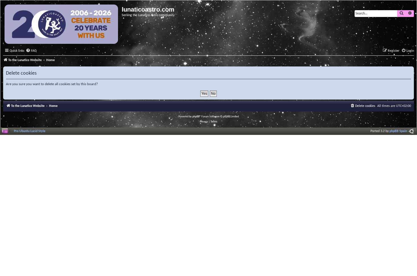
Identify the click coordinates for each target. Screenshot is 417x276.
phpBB (195, 116)
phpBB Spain (398, 131)
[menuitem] (31, 51)
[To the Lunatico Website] (62, 25)
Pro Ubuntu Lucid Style (29, 131)
